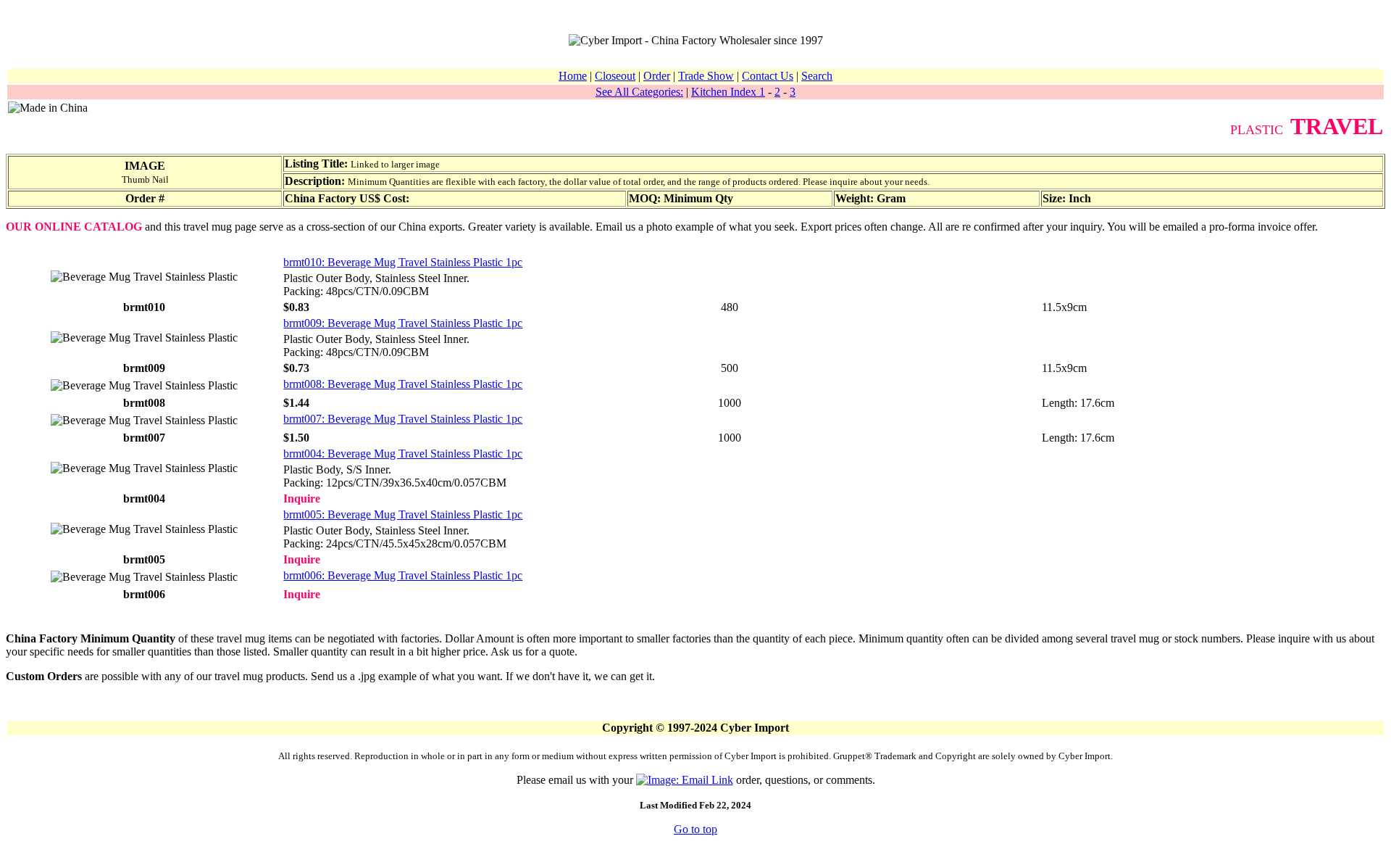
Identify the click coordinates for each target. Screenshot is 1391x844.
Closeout (615, 76)
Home (573, 76)
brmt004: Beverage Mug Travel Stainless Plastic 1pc (402, 453)
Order (656, 76)
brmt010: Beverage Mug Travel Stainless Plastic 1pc (402, 262)
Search (816, 76)
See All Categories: (639, 92)
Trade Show (706, 76)
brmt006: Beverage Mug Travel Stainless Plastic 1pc (402, 575)
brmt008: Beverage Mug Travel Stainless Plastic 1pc (402, 384)
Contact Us (767, 76)
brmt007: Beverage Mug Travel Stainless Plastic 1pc (402, 419)
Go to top (695, 829)
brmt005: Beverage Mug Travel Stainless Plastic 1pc (402, 514)
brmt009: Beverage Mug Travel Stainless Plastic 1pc (402, 323)
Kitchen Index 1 (728, 92)
